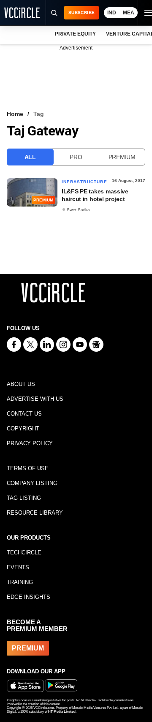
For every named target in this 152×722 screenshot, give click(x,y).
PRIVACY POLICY (30, 443)
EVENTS (18, 567)
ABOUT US (21, 384)
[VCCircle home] (22, 12)
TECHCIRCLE (24, 552)
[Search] (54, 12)
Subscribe (81, 12)
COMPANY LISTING (32, 483)
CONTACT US (24, 414)
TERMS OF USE (28, 468)
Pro (76, 157)
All (30, 157)
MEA (128, 13)
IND (111, 13)
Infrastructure (84, 181)
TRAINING (20, 582)
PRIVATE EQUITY (75, 33)
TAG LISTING (24, 498)
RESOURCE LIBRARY (35, 513)
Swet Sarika (78, 209)
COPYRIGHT (23, 428)
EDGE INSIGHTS (28, 597)
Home (15, 113)
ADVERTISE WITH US (35, 399)
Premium (122, 157)
